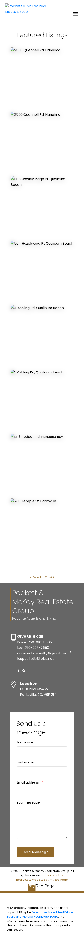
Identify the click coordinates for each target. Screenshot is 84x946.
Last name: (25, 762)
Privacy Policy (53, 875)
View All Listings (42, 577)
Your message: (28, 802)
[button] (42, 577)
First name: (25, 742)
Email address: (28, 782)
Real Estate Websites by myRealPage (42, 880)
